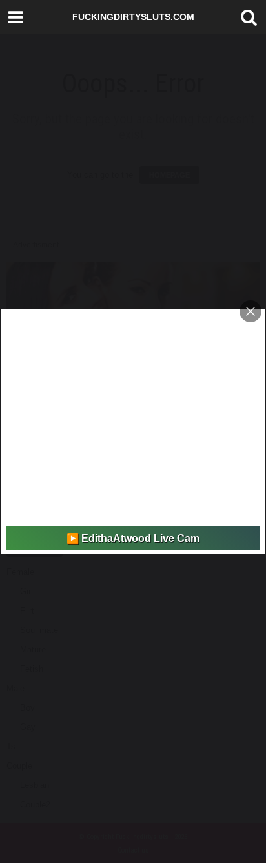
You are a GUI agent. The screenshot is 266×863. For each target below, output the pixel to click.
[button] (246, 17)
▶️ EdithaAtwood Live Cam (133, 538)
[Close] (250, 311)
